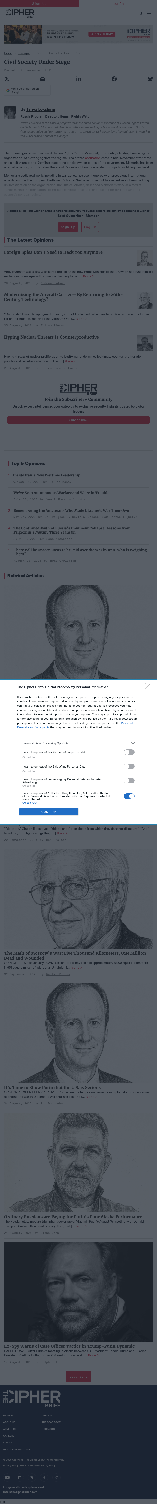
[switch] (129, 752)
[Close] (149, 687)
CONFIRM (49, 811)
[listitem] (78, 743)
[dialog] (78, 752)
